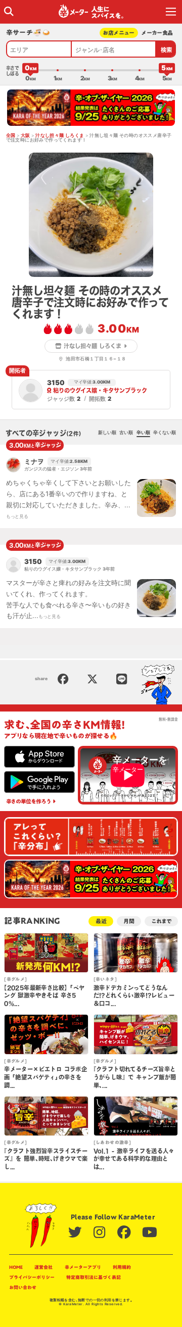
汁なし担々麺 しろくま (59, 135)
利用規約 (122, 1267)
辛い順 (143, 432)
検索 (166, 50)
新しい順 (107, 432)
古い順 (126, 432)
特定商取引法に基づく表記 (93, 1277)
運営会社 (43, 1267)
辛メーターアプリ (83, 1267)
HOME (16, 1267)
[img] (9, 11)
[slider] (30, 70)
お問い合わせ (22, 1287)
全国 (11, 135)
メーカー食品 (157, 32)
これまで (161, 921)
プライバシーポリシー (32, 1277)
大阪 (25, 135)
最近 (101, 921)
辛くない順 (164, 432)
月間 (128, 921)
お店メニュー (118, 32)
